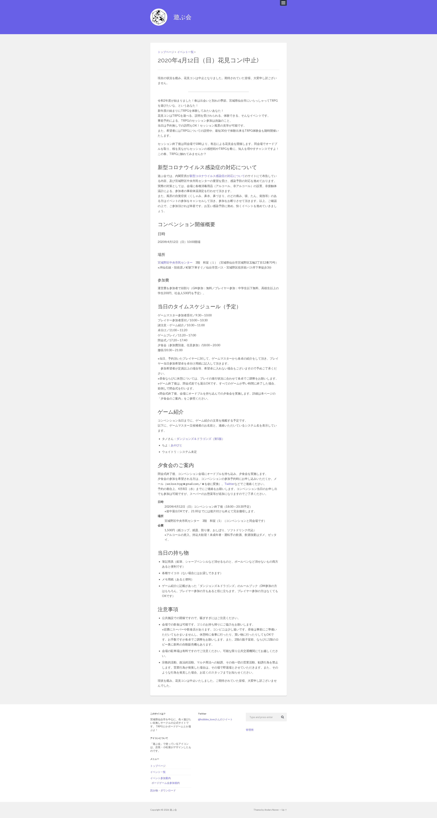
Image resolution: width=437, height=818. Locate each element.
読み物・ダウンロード (163, 790)
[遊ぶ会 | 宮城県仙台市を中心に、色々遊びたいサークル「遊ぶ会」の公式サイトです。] (158, 17)
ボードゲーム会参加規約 (166, 782)
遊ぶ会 (182, 16)
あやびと (176, 445)
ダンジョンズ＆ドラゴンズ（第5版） (201, 439)
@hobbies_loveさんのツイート (215, 719)
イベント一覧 (185, 51)
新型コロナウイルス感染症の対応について (217, 176)
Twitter (229, 484)
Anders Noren (271, 809)
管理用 (249, 729)
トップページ (166, 51)
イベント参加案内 (160, 778)
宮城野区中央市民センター (175, 262)
